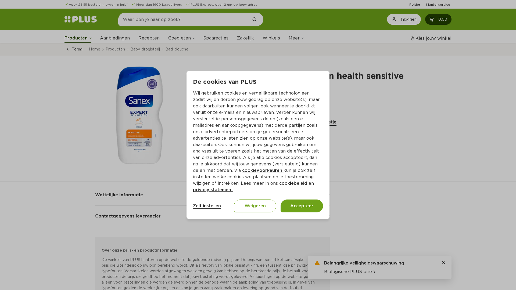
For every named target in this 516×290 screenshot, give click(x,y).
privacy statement (213, 189)
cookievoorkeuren (263, 170)
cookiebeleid (293, 183)
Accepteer (301, 205)
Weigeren (255, 205)
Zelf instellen (207, 205)
